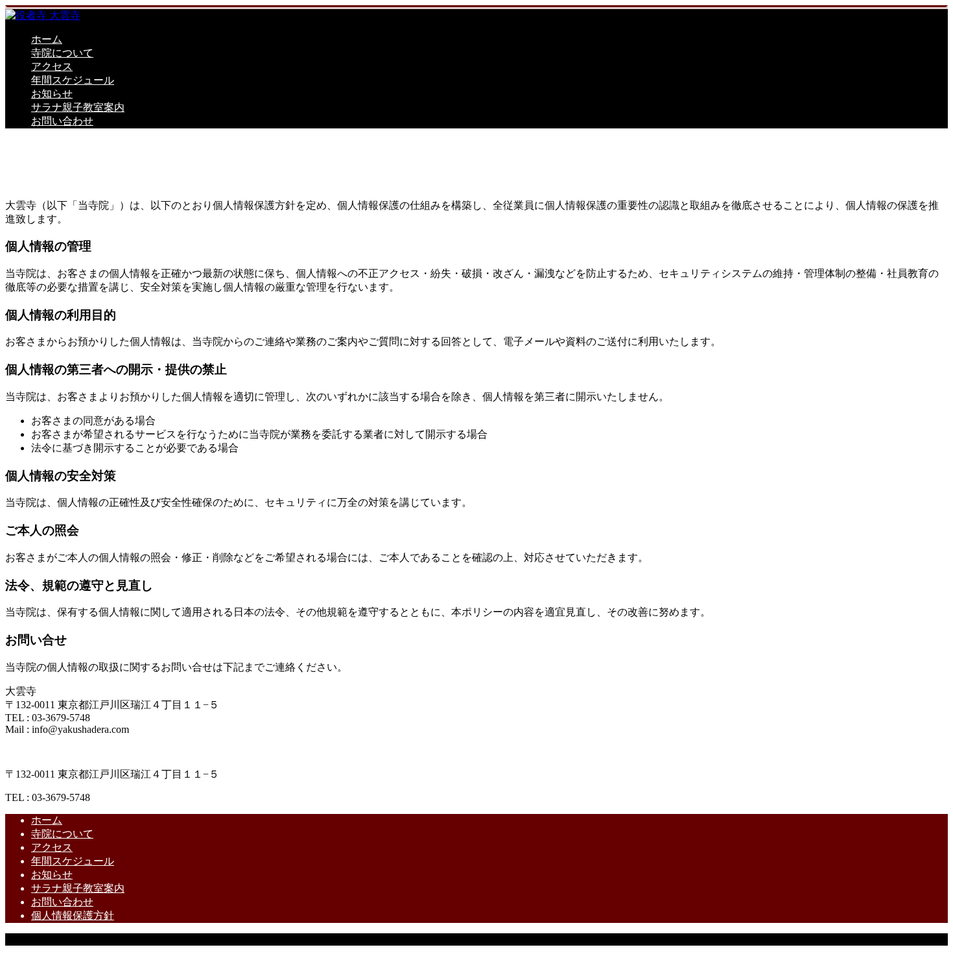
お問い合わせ (62, 120)
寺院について (62, 52)
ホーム (46, 39)
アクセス (52, 66)
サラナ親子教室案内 (77, 107)
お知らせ (52, 93)
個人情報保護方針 (72, 915)
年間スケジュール (72, 80)
